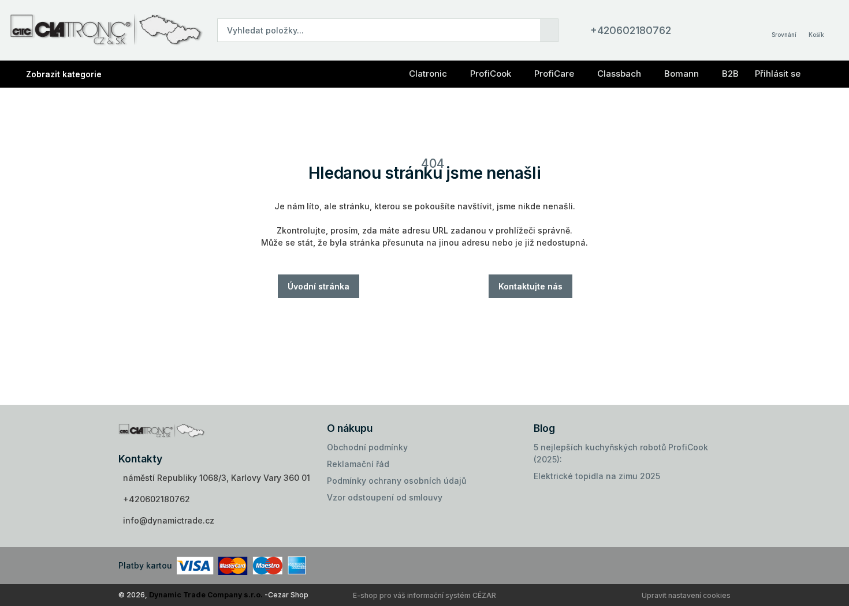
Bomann (681, 73)
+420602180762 (630, 30)
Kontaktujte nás (530, 286)
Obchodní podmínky (367, 447)
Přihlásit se (777, 73)
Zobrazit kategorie (64, 74)
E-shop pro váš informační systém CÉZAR (424, 595)
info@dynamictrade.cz (168, 520)
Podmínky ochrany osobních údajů (396, 480)
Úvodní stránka (318, 286)
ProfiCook (490, 73)
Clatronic (428, 73)
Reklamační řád (358, 464)
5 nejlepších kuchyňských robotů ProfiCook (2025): (621, 453)
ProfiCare (554, 73)
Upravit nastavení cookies (686, 595)
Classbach (619, 73)
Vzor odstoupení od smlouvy (384, 497)
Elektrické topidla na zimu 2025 (597, 476)
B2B (730, 73)
